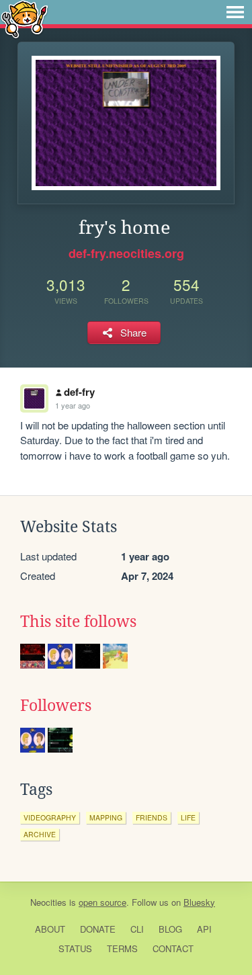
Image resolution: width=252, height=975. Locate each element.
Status (75, 948)
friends (151, 817)
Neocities (48, 902)
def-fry (79, 391)
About (50, 929)
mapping (105, 817)
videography (50, 817)
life (188, 817)
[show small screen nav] (235, 12)
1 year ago (72, 405)
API (204, 929)
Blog (170, 929)
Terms (122, 948)
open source (102, 902)
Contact (173, 948)
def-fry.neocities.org (126, 253)
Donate (98, 929)
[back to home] (24, 18)
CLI (137, 929)
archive (40, 834)
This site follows (78, 621)
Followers (55, 705)
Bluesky (199, 902)
